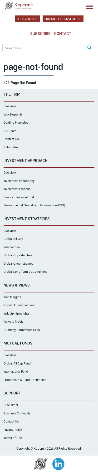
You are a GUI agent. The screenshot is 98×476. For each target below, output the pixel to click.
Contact (62, 33)
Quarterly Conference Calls (22, 330)
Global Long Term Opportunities (25, 271)
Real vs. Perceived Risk (19, 197)
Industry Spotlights (16, 313)
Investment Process (17, 189)
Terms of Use (13, 438)
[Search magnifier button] (89, 47)
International (12, 247)
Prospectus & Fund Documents (25, 380)
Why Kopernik (13, 114)
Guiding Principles (16, 122)
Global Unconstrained (19, 263)
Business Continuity (17, 413)
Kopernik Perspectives (19, 305)
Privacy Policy (13, 430)
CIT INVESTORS (27, 19)
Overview (10, 106)
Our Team (10, 131)
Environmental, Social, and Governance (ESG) (34, 205)
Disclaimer (11, 405)
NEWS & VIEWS (17, 285)
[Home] (19, 6)
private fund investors (62, 19)
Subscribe (40, 33)
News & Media (14, 321)
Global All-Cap (13, 239)
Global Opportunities (18, 255)
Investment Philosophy (19, 181)
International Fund (16, 371)
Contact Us (11, 139)
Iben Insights (12, 297)
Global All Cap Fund (17, 363)
